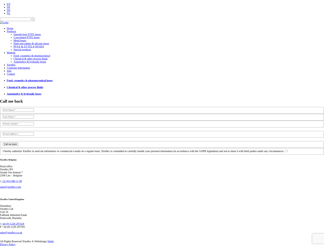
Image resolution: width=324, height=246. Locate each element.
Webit (50, 241)
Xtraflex (11, 64)
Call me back (10, 144)
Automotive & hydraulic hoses (30, 61)
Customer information (18, 67)
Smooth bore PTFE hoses (27, 34)
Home (10, 28)
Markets (11, 52)
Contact (11, 73)
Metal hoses (20, 40)
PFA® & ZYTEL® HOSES (29, 46)
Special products (22, 49)
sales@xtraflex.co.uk (11, 232)
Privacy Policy (8, 244)
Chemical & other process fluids (31, 58)
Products (11, 31)
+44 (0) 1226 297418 (12, 223)
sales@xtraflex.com (10, 187)
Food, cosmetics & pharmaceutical (32, 55)
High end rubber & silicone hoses (31, 43)
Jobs (9, 70)
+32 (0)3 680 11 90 (11, 181)
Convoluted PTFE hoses (27, 37)
